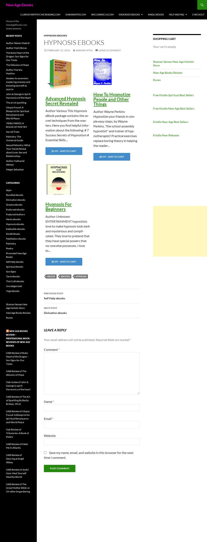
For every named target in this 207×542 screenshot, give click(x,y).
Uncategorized (14, 286)
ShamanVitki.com (75, 14)
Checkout (198, 14)
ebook (51, 276)
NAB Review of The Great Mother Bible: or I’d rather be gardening (18, 488)
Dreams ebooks (14, 204)
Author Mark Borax (16, 47)
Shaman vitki (84, 50)
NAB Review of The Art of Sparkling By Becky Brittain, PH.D (18, 400)
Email (48, 418)
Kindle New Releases (166, 135)
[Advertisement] (180, 231)
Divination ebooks (55, 310)
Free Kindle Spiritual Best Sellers (173, 95)
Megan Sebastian (15, 169)
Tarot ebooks (13, 276)
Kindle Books (156, 14)
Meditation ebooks (16, 238)
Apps (9, 190)
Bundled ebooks (14, 194)
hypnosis (81, 276)
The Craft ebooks (15, 281)
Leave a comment (110, 50)
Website (50, 435)
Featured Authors (15, 214)
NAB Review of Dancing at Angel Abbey (15, 458)
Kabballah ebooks (15, 228)
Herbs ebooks (13, 219)
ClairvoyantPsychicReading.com (40, 14)
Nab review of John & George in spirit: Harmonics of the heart (18, 386)
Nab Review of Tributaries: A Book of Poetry (17, 433)
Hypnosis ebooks (55, 35)
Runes (157, 80)
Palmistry (11, 243)
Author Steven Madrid (18, 43)
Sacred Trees (12, 131)
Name (49, 401)
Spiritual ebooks (14, 266)
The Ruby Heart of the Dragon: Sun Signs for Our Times (17, 56)
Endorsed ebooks (129, 14)
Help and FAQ (176, 14)
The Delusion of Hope (17, 64)
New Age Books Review (167, 72)
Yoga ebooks (12, 290)
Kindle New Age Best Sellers (170, 122)
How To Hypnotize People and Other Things (111, 99)
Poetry (9, 248)
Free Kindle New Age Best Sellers (173, 108)
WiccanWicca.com (102, 14)
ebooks (65, 276)
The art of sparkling (16, 102)
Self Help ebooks (54, 296)
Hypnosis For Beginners (58, 207)
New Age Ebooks (19, 5)
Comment (52, 349)
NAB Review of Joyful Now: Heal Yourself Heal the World (17, 473)
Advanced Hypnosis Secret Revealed (65, 101)
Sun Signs (11, 271)
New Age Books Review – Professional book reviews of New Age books (18, 338)
